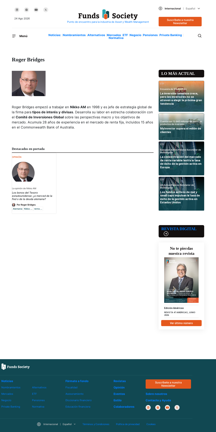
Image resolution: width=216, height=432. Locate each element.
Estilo (118, 400)
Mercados (114, 35)
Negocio (135, 35)
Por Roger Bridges (26, 204)
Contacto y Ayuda (158, 400)
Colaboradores (124, 406)
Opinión (119, 387)
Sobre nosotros (156, 394)
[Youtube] (36, 9)
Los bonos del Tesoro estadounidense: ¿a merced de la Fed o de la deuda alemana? (32, 196)
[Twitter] (45, 9)
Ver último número (181, 323)
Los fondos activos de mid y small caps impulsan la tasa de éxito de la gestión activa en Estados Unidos (180, 197)
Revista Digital (179, 229)
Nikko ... (28, 208)
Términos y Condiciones (95, 424)
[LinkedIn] (16, 9)
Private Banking (170, 35)
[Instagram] (26, 9)
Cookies (151, 424)
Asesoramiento (74, 393)
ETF (125, 35)
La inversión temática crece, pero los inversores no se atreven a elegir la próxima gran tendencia (181, 98)
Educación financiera (77, 406)
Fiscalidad (71, 387)
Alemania (17, 208)
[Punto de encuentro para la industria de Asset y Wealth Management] (108, 16)
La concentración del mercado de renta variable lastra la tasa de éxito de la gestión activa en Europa (180, 162)
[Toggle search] (200, 35)
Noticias (7, 381)
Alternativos (96, 35)
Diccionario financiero (78, 400)
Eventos (119, 394)
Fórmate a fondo (76, 381)
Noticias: (54, 35)
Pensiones (150, 35)
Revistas (120, 381)
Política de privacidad (128, 424)
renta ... (38, 208)
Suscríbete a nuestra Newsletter (180, 21)
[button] (180, 8)
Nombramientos (74, 35)
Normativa (116, 38)
